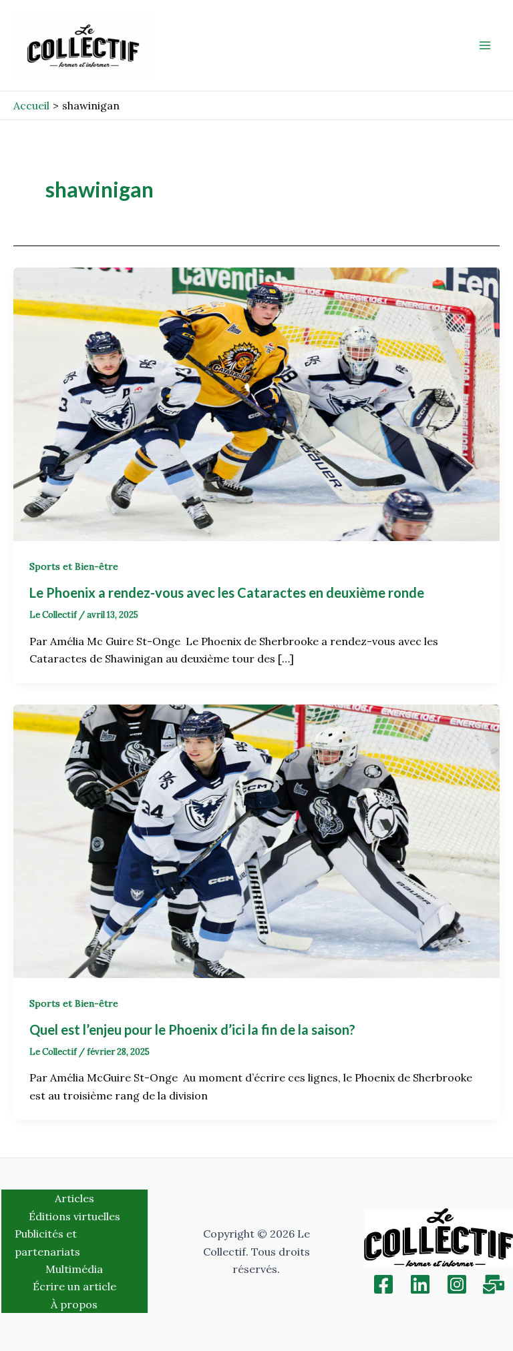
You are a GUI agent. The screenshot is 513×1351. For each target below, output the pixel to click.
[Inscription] (493, 1284)
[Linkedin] (420, 1284)
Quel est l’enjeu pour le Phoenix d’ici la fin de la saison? (193, 1029)
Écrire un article (74, 1286)
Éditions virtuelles (74, 1216)
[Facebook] (383, 1284)
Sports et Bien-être (73, 566)
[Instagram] (457, 1284)
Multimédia (74, 1269)
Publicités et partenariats (47, 1242)
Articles (74, 1198)
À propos (74, 1304)
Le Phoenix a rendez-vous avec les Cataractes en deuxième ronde (228, 592)
